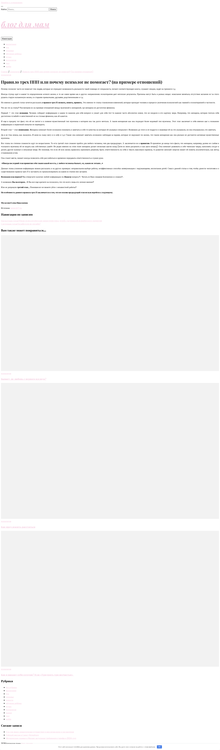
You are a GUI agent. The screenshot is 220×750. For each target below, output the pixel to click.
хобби (8, 66)
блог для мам (25, 24)
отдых (8, 57)
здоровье (10, 50)
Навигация (7, 38)
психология (11, 60)
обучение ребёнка (14, 53)
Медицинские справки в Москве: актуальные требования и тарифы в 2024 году (41, 738)
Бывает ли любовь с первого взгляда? (23, 379)
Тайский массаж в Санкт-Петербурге (22, 735)
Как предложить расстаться (18, 526)
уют (8, 63)
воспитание (11, 44)
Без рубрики (11, 687)
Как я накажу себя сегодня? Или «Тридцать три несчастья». (37, 674)
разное (9, 712)
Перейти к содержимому (12, 2)
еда (7, 47)
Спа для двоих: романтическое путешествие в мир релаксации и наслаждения (40, 731)
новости (9, 700)
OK (159, 747)
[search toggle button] (2, 6)
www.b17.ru (16, 208)
